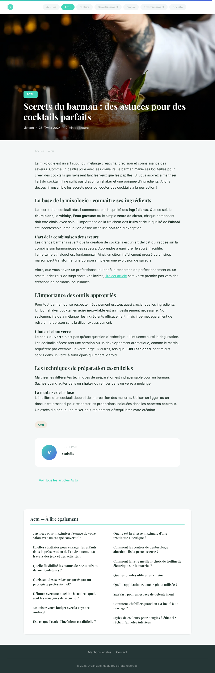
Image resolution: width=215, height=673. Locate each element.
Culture (84, 7)
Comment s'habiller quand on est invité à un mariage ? (145, 606)
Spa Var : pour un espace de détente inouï (143, 594)
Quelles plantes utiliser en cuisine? (139, 575)
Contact (121, 652)
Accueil (51, 7)
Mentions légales (99, 652)
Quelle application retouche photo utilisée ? (145, 584)
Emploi (131, 7)
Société (178, 7)
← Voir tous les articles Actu (56, 480)
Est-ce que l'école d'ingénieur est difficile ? (64, 621)
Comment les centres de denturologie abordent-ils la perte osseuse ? (140, 549)
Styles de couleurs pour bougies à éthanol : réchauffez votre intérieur (144, 620)
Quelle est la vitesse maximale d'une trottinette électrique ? (140, 535)
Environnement (154, 7)
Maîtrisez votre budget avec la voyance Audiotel (61, 610)
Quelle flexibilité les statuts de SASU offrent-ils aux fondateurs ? (66, 568)
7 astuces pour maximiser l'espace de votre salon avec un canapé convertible (64, 535)
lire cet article (116, 276)
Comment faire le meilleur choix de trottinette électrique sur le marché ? (147, 563)
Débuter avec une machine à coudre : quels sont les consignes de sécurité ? (64, 596)
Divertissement (108, 7)
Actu (68, 7)
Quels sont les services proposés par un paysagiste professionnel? (62, 581)
